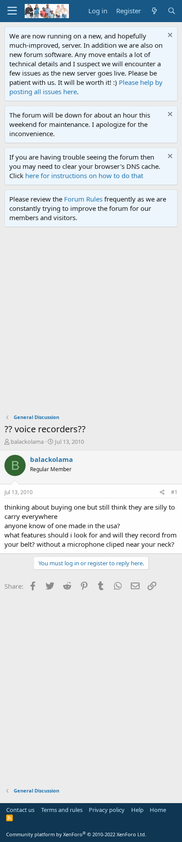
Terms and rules (62, 810)
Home (158, 810)
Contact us (20, 810)
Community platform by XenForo (76, 834)
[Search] (171, 11)
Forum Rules (83, 198)
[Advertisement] (91, 323)
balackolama (27, 442)
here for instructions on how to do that (84, 175)
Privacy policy (107, 810)
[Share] (162, 493)
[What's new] (154, 11)
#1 (174, 492)
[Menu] (12, 11)
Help (137, 810)
